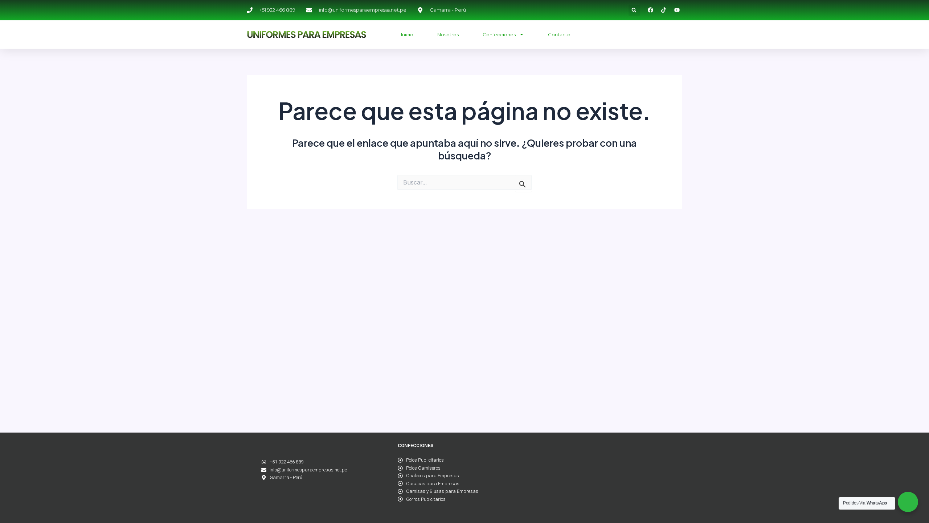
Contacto (559, 34)
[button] (634, 10)
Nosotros (448, 34)
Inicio (407, 34)
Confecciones (499, 34)
